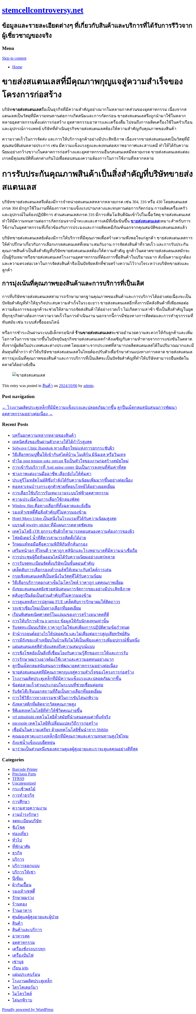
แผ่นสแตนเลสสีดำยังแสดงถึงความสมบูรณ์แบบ (53, 646)
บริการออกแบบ (26, 865)
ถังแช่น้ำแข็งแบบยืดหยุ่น (33, 742)
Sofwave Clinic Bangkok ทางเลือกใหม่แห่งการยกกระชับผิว (63, 448)
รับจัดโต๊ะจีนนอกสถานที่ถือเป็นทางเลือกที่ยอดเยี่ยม (57, 691)
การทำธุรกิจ (23, 795)
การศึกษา (21, 801)
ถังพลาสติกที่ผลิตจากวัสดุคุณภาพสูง (44, 704)
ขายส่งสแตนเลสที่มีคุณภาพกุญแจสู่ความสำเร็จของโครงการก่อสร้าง (73, 672)
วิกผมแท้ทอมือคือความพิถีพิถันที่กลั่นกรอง (50, 544)
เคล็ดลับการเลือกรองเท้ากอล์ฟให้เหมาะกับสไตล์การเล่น (61, 570)
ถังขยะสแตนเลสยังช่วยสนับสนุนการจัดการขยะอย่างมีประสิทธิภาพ (71, 589)
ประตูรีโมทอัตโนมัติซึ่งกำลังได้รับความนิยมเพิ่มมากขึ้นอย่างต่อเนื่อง (72, 480)
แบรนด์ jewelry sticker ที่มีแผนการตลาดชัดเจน (52, 525)
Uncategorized (24, 783)
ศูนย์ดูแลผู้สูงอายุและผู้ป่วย (35, 917)
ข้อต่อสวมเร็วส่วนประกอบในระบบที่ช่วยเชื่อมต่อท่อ (57, 685)
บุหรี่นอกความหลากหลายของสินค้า (44, 435)
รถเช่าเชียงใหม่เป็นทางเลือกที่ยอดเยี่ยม (46, 608)
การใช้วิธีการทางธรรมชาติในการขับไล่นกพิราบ (55, 698)
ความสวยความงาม (29, 808)
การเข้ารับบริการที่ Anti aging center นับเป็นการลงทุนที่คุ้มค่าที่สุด (69, 467)
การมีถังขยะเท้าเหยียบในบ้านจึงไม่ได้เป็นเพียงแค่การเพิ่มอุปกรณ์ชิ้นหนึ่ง (76, 640)
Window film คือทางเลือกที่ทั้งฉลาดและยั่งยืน (51, 506)
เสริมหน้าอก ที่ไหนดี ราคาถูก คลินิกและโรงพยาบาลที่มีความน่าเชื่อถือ (74, 550)
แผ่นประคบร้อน (26, 974)
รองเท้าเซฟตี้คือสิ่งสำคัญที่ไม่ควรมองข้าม (49, 512)
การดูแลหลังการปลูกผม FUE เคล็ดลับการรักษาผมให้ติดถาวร (66, 602)
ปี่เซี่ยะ (17, 878)
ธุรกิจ (17, 853)
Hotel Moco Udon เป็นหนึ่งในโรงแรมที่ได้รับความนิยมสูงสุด (64, 518)
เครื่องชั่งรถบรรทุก (28, 949)
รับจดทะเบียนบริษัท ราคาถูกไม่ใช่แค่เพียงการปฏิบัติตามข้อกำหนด (70, 627)
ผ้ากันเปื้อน (21, 885)
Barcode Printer (25, 769)
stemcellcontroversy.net (42, 10)
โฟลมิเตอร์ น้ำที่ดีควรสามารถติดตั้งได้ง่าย (49, 538)
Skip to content (14, 58)
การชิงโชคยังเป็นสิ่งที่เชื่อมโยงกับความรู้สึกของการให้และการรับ (70, 653)
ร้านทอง (19, 904)
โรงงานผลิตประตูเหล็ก (32, 981)
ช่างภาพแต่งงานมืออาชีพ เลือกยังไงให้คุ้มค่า (51, 474)
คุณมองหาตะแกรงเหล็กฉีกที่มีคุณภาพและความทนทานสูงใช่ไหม (70, 736)
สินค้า (47, 385)
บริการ (18, 859)
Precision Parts (24, 774)
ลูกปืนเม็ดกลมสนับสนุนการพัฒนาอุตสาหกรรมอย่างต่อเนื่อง (65, 666)
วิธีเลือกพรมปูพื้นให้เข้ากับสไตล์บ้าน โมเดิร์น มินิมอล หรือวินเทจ (69, 454)
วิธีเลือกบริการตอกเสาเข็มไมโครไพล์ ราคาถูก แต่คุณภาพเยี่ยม (68, 582)
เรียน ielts (20, 968)
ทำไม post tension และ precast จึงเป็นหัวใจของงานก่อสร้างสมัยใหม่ (70, 461)
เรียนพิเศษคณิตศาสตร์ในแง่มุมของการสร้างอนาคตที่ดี (60, 614)
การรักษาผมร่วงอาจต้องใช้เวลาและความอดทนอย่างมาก (63, 659)
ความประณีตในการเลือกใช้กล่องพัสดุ (45, 499)
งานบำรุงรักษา (25, 814)
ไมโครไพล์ (22, 993)
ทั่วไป (17, 840)
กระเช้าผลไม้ (23, 789)
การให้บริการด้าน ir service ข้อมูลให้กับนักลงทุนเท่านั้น (60, 621)
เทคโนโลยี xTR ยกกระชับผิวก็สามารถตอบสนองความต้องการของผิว (73, 531)
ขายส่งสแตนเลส (145, 221)
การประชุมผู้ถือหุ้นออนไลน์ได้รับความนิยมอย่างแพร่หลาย (63, 557)
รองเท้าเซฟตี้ (23, 891)
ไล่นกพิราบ (22, 1000)
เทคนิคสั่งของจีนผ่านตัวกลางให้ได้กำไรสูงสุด (52, 442)
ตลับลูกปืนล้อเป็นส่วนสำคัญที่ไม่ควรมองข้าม (51, 595)
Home (17, 67)
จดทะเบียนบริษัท (27, 821)
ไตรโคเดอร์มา (25, 987)
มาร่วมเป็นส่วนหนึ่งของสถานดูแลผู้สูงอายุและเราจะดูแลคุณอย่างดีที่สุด (75, 749)
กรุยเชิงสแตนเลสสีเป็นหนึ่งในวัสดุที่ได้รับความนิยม (57, 576)
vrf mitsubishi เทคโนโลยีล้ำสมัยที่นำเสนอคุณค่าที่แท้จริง (61, 717)
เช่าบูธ (18, 961)
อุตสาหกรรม (23, 942)
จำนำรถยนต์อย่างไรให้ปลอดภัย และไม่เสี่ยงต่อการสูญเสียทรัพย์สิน (71, 634)
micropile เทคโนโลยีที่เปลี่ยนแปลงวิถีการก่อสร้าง (55, 723)
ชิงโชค (18, 827)
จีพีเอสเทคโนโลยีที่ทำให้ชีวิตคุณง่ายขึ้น (47, 710)
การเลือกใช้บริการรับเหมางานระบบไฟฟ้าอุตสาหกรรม (60, 493)
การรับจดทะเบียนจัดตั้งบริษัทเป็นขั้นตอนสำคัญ (53, 563)
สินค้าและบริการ (27, 929)
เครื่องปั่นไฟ (22, 955)
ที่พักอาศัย (21, 846)
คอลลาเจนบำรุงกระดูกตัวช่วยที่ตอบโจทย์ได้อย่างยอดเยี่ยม (63, 486)
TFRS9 (18, 778)
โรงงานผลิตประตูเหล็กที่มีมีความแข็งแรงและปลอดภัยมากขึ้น (59, 407)
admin (88, 385)
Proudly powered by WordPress (27, 1009)
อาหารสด (21, 936)
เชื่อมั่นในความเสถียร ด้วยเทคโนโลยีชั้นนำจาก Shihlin (60, 730)
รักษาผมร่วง (23, 897)
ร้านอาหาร (22, 910)
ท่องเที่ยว (20, 833)
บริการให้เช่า (23, 872)
